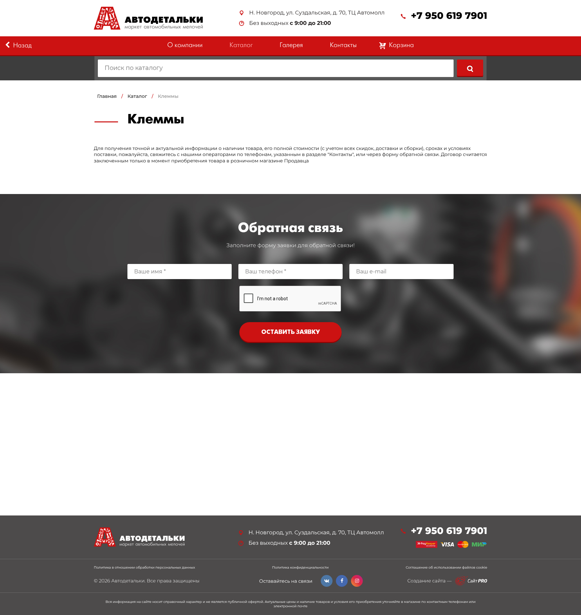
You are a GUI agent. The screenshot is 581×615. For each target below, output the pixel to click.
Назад (22, 46)
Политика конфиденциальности (300, 567)
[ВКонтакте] (327, 581)
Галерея (291, 45)
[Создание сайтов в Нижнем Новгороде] (471, 581)
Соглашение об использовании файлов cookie (446, 567)
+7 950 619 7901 (449, 16)
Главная (107, 96)
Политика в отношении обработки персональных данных (144, 567)
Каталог (241, 45)
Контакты (343, 45)
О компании (184, 45)
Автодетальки (128, 581)
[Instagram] (357, 581)
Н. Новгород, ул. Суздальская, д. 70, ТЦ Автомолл (317, 13)
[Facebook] (342, 581)
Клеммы (168, 96)
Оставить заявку (290, 332)
